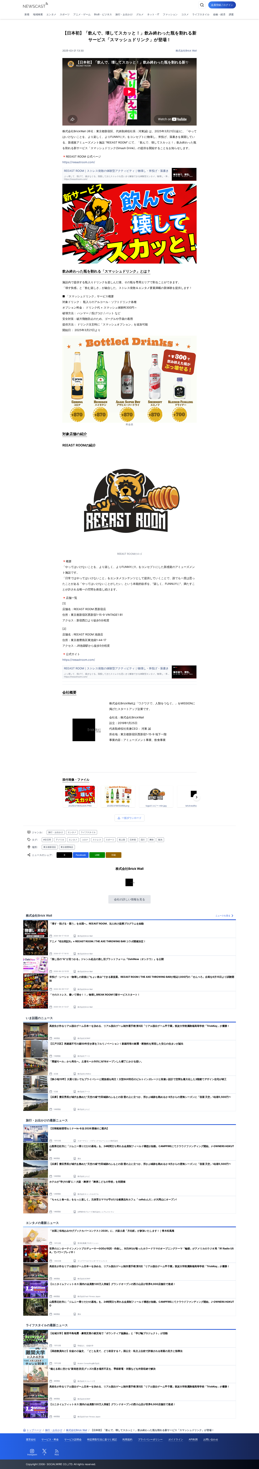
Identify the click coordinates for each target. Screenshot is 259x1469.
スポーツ (65, 14)
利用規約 (127, 1439)
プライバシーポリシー (150, 1439)
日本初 (133, 839)
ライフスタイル (200, 14)
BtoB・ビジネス (103, 14)
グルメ (140, 14)
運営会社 (31, 1439)
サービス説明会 (73, 1439)
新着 (26, 14)
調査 (231, 14)
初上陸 (122, 839)
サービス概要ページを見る (233, 1461)
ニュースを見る (222, 915)
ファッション (170, 14)
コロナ (85, 839)
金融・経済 (219, 14)
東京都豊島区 (67, 847)
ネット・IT (153, 14)
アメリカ (60, 839)
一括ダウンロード (131, 817)
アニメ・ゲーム (82, 14)
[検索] (201, 4)
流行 (143, 839)
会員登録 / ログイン (222, 4)
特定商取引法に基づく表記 (102, 1439)
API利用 (193, 1439)
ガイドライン (175, 1439)
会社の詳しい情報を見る (129, 899)
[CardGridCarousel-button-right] (196, 797)
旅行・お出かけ (124, 14)
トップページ (34, 1430)
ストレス (97, 839)
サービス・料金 (50, 1439)
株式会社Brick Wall (186, 50)
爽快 (151, 839)
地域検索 (38, 14)
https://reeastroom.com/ (78, 162)
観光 (160, 839)
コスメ (185, 14)
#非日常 (47, 839)
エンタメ (51, 14)
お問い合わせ (210, 1439)
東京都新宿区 (49, 847)
